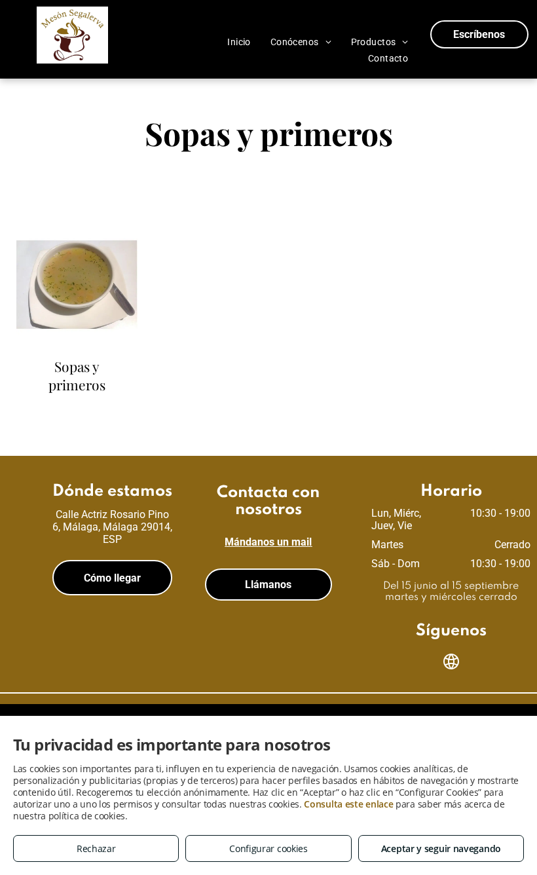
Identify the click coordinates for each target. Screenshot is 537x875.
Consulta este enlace (348, 804)
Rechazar (96, 848)
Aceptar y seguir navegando (441, 848)
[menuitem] (239, 41)
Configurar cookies (268, 848)
